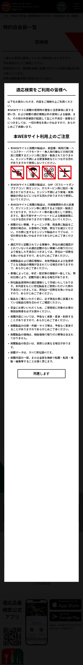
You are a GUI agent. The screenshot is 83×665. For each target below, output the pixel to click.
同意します (41, 373)
